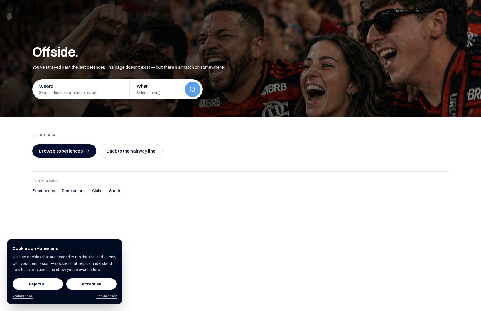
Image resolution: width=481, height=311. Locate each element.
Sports (115, 190)
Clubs (97, 190)
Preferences (23, 296)
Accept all (91, 283)
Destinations (73, 190)
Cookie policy (106, 296)
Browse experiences (61, 151)
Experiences (43, 190)
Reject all (38, 283)
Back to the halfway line (131, 151)
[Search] (192, 89)
